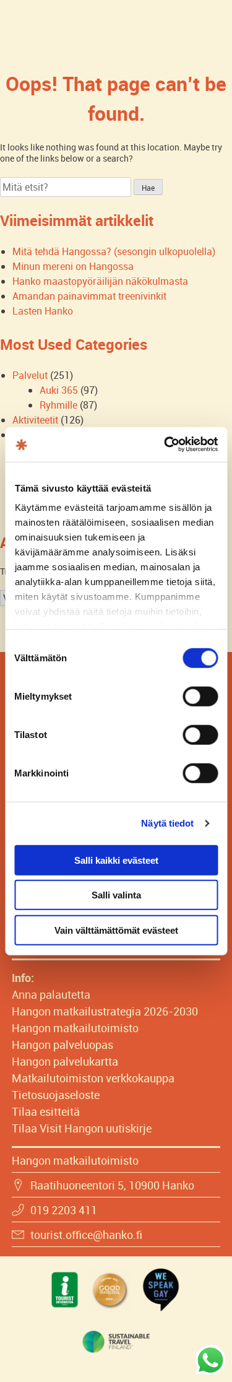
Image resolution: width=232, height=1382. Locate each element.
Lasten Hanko (42, 311)
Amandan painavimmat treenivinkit (89, 296)
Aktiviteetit (35, 420)
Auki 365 (59, 390)
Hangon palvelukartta (65, 1061)
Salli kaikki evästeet (116, 859)
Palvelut (30, 375)
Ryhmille (58, 405)
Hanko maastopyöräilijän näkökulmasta (100, 281)
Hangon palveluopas (62, 1044)
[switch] (200, 696)
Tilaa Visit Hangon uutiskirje (82, 1128)
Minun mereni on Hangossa (73, 266)
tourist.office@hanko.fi (86, 1234)
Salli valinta (116, 895)
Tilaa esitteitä (46, 1111)
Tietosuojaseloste (56, 1094)
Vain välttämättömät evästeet (116, 929)
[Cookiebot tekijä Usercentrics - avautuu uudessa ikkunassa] (165, 445)
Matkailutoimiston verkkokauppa (93, 1078)
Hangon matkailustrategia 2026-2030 (105, 1011)
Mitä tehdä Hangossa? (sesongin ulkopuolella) (113, 251)
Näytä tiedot (167, 823)
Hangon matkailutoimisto (75, 1027)
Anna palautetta (51, 994)
